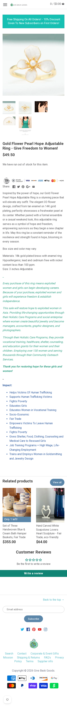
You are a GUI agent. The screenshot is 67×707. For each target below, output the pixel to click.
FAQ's (47, 657)
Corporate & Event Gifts (45, 653)
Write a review (33, 573)
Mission (8, 657)
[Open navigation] (5, 4)
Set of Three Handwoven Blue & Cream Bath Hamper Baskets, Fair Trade (14, 531)
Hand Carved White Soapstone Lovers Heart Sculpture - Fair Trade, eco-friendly (49, 531)
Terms (30, 661)
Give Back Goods (44, 670)
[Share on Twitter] (18, 186)
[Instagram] (45, 629)
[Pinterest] (34, 629)
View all (57, 482)
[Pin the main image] (23, 186)
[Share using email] (33, 186)
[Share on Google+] (28, 186)
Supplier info (45, 661)
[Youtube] (39, 629)
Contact (21, 653)
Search (9, 653)
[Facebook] (28, 629)
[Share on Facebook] (14, 186)
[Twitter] (22, 629)
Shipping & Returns (28, 657)
